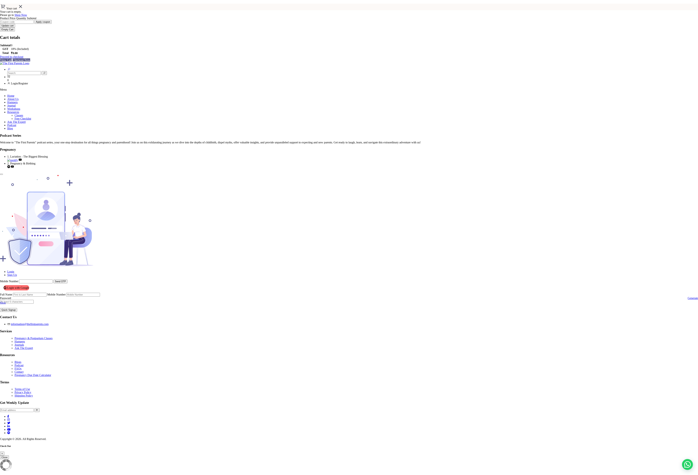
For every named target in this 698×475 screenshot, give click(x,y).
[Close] (1, 174)
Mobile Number (9, 281)
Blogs (18, 362)
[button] (687, 464)
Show (3, 302)
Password (5, 298)
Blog (10, 128)
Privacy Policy (23, 392)
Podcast (11, 125)
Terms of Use (22, 389)
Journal (11, 105)
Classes (19, 115)
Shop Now (21, 15)
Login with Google (17, 287)
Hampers (12, 102)
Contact (19, 371)
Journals (19, 344)
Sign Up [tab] (12, 274)
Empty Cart (7, 29)
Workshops (13, 108)
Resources (13, 112)
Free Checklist (23, 118)
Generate (693, 298)
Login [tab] (10, 271)
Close (4, 457)
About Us (13, 99)
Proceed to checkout (11, 56)
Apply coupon (43, 22)
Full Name (6, 294)
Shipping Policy (24, 395)
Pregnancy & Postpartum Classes (34, 338)
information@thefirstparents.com (30, 324)
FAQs (18, 368)
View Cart (6, 60)
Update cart (7, 25)
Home (10, 95)
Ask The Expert (16, 121)
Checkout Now (21, 60)
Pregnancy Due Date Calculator (33, 375)
